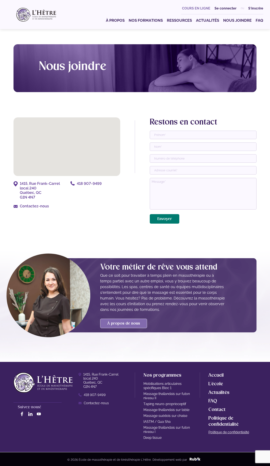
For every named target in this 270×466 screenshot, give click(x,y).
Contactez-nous (34, 206)
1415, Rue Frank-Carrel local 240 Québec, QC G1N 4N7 (40, 190)
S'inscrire (255, 8)
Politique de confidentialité (228, 432)
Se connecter (225, 8)
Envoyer (164, 219)
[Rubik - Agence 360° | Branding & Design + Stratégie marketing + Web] (195, 460)
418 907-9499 (89, 183)
